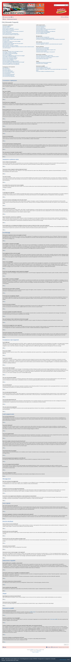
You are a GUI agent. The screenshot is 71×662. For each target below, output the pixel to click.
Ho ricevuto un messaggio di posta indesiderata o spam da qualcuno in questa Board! (50, 39)
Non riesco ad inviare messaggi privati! (42, 37)
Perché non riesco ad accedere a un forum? (10, 57)
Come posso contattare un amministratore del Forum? (45, 71)
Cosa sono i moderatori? (40, 27)
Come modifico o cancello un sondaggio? (9, 56)
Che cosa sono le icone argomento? (9, 76)
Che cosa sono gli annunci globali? (8, 72)
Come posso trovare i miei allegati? (42, 63)
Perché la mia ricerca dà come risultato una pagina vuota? (46, 49)
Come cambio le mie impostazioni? (8, 38)
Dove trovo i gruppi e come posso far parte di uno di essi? (46, 29)
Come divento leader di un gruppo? (42, 30)
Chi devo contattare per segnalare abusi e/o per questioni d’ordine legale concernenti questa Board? (51, 70)
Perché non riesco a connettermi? (8, 30)
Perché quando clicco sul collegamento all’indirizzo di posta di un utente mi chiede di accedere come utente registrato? (18, 47)
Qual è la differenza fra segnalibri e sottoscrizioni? (44, 55)
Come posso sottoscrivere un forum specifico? (44, 57)
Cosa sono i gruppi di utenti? (41, 28)
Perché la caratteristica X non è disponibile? (43, 68)
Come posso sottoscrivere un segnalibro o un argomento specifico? (47, 56)
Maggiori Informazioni (63, 659)
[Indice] (23, 8)
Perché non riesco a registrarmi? (8, 28)
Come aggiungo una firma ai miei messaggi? (10, 53)
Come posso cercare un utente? (41, 50)
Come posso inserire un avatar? (8, 44)
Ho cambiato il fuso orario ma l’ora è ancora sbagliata (11, 41)
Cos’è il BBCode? (5, 67)
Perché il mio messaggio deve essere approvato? (11, 63)
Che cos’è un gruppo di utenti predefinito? (43, 32)
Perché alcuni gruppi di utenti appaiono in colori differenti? (45, 31)
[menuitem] (12, 17)
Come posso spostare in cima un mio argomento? (11, 64)
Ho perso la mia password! (7, 32)
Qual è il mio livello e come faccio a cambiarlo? (10, 45)
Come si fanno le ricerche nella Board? (42, 47)
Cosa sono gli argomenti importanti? (9, 74)
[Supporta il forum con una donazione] (61, 11)
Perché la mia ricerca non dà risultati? (42, 48)
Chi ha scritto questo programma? (42, 67)
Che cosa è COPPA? (6, 27)
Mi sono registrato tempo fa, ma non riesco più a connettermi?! (13, 31)
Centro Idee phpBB (53, 619)
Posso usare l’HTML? (6, 68)
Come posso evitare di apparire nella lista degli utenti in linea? (13, 39)
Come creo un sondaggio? (7, 54)
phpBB (31, 649)
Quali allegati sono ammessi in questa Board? (43, 62)
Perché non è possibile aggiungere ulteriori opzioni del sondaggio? (14, 55)
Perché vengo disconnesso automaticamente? (10, 33)
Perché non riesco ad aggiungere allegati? (10, 58)
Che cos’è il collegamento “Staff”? (41, 33)
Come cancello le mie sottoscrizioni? (42, 58)
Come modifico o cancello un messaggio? (10, 52)
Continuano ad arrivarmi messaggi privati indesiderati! (45, 38)
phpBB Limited (32, 611)
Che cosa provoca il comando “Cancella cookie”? (11, 34)
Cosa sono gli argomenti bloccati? (8, 75)
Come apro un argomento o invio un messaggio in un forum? (13, 51)
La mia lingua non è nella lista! (8, 42)
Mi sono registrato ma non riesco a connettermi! (11, 29)
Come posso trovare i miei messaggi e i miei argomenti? (45, 51)
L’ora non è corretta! (6, 40)
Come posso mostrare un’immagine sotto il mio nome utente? (13, 43)
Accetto (68, 659)
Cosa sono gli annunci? (6, 73)
